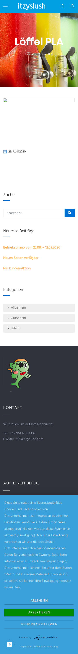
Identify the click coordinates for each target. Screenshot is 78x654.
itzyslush (32, 6)
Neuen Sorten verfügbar (20, 258)
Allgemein (18, 308)
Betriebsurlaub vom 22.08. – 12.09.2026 (31, 247)
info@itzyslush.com (29, 439)
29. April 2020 (17, 151)
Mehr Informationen (39, 624)
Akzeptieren (39, 612)
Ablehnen (39, 600)
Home (29, 54)
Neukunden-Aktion (17, 268)
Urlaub (16, 328)
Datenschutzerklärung (46, 646)
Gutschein (18, 318)
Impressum (26, 646)
